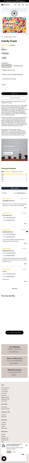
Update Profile (4, 440)
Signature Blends (5, 397)
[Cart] (23, 4)
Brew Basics (4, 407)
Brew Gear (3, 395)
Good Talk (3, 416)
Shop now (22, 1)
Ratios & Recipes (5, 409)
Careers (3, 426)
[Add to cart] (21, 299)
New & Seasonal (5, 387)
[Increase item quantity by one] (8, 87)
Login (2, 441)
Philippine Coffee (5, 399)
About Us (3, 424)
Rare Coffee (4, 401)
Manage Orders (5, 438)
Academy (3, 414)
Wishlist (3, 434)
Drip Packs (4, 393)
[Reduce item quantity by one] (2, 87)
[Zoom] (26, 33)
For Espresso (4, 389)
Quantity (3, 84)
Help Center (4, 428)
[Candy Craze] (11, 311)
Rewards (3, 436)
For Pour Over (4, 391)
